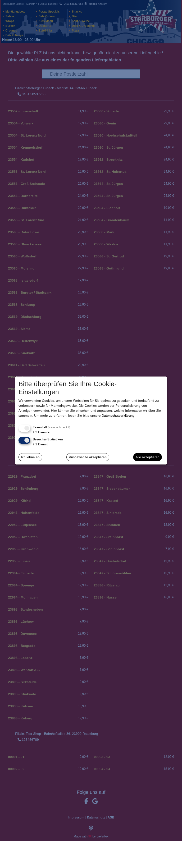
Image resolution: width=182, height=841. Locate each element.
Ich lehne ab (30, 457)
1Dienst (40, 444)
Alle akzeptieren (147, 457)
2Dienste (41, 432)
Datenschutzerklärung (118, 415)
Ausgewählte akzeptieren (88, 457)
